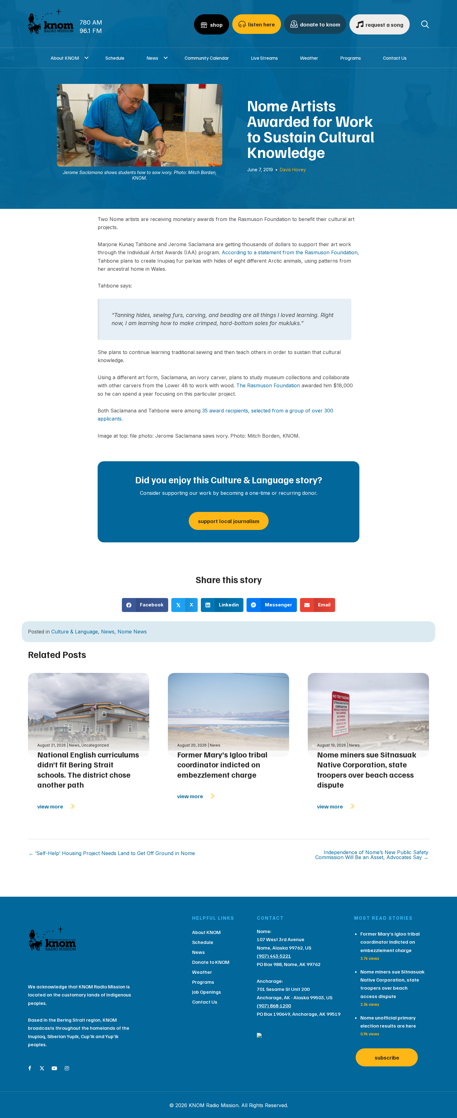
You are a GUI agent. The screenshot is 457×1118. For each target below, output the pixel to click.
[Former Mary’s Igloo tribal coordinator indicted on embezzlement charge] (228, 714)
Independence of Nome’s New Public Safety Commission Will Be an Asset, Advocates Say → (371, 855)
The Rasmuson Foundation (268, 385)
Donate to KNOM (210, 962)
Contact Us (395, 58)
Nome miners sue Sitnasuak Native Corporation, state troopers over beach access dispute (366, 769)
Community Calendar (207, 58)
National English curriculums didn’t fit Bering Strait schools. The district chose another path (88, 769)
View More (50, 806)
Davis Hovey (293, 169)
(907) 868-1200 (274, 1005)
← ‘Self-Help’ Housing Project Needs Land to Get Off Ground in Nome (112, 853)
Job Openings (206, 992)
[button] (86, 58)
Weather (309, 58)
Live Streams (264, 58)
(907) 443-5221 (274, 956)
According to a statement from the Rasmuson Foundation (290, 252)
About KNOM (65, 58)
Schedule (114, 58)
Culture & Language (74, 631)
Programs (350, 58)
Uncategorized (95, 745)
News (152, 58)
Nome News (132, 631)
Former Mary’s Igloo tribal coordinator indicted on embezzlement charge (222, 764)
